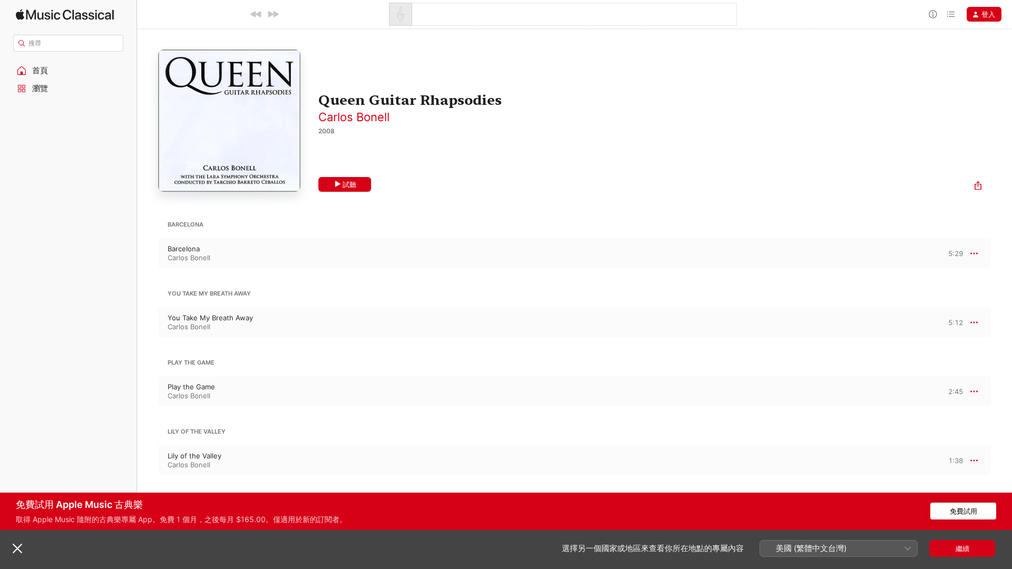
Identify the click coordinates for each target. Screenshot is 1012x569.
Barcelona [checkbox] (184, 248)
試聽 (349, 184)
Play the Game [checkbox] (191, 386)
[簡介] (933, 14)
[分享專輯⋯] (978, 187)
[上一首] (256, 14)
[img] (65, 14)
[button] (68, 71)
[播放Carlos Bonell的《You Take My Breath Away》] (147, 322)
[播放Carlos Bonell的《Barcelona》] (147, 253)
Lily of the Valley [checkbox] (194, 456)
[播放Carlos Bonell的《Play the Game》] (147, 391)
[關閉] (17, 548)
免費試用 (963, 511)
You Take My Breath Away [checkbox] (210, 317)
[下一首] (273, 14)
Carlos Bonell (354, 117)
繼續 (962, 548)
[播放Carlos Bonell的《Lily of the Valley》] (147, 460)
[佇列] (950, 14)
